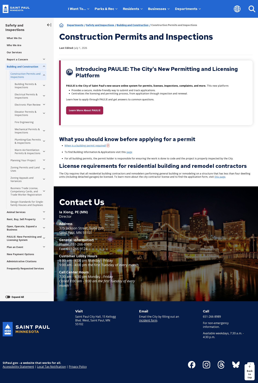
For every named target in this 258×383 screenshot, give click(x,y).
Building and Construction (132, 25)
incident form (148, 320)
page (129, 152)
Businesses (157, 9)
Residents (131, 9)
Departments (186, 9)
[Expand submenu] (43, 59)
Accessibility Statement (18, 366)
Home (61, 25)
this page (219, 176)
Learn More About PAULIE (85, 110)
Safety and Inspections (14, 27)
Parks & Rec (104, 9)
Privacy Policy (78, 366)
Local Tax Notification (51, 366)
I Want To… (77, 9)
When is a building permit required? (85, 145)
